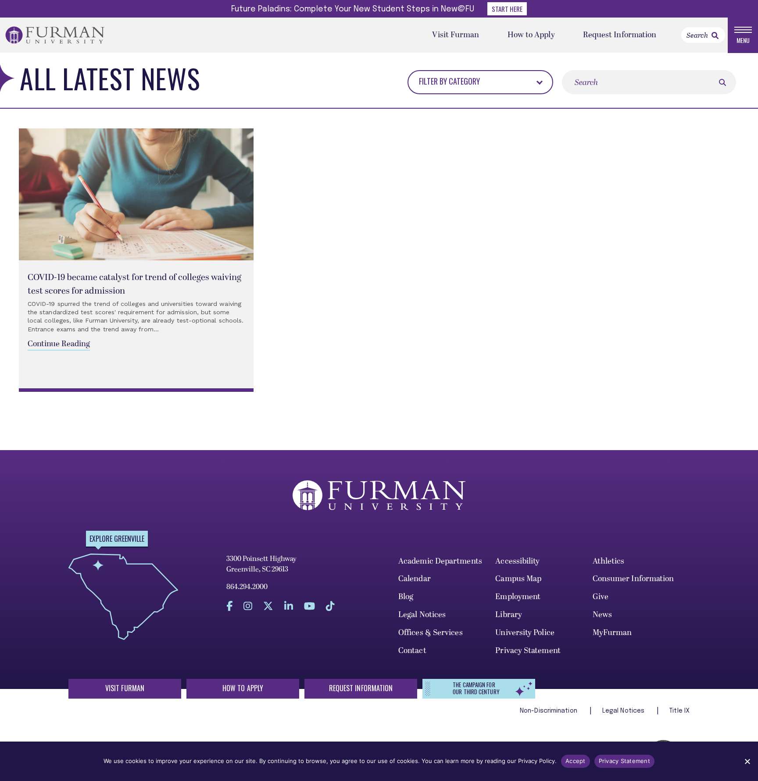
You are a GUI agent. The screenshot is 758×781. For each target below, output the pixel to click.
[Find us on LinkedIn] (288, 606)
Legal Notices (422, 615)
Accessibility (517, 561)
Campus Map (518, 579)
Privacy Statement (528, 651)
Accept (575, 760)
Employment (517, 597)
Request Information (620, 35)
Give (600, 597)
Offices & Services (430, 633)
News (602, 615)
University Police (524, 633)
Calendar (414, 579)
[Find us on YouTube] (309, 606)
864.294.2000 (247, 587)
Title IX (679, 711)
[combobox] (468, 81)
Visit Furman (455, 35)
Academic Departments (440, 561)
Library (508, 615)
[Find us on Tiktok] (330, 606)
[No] (747, 761)
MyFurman (612, 633)
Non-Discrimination (549, 711)
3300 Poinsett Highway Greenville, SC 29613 (261, 564)
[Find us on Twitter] (268, 606)
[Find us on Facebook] (229, 606)
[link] (715, 35)
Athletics (609, 561)
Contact (412, 651)
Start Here (507, 9)
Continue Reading (59, 344)
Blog (405, 597)
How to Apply (531, 35)
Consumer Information (633, 579)
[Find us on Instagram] (247, 606)
